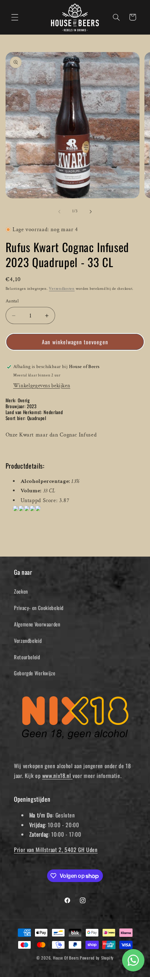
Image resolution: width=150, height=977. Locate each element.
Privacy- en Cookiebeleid (38, 607)
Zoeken (21, 591)
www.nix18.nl (57, 775)
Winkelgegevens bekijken (41, 385)
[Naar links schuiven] (59, 211)
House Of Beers (66, 958)
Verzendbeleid (28, 640)
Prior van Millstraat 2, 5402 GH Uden (56, 849)
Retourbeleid (27, 657)
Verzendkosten (62, 288)
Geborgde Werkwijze (34, 673)
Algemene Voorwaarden (37, 624)
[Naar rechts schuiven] (90, 211)
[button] (15, 17)
